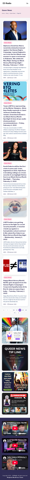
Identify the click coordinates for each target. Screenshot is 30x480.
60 (13, 310)
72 (14, 312)
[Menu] (27, 3)
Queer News (7, 42)
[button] (4, 310)
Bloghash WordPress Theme (15, 477)
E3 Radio (7, 3)
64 (26, 310)
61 (16, 310)
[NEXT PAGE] (18, 313)
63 (23, 310)
